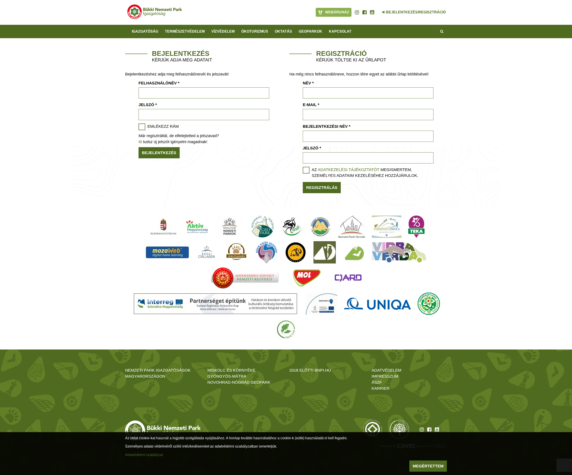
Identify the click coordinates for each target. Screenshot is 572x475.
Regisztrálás (321, 187)
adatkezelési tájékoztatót (348, 169)
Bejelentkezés (159, 153)
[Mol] (307, 278)
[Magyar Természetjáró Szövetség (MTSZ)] (429, 304)
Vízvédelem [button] (223, 31)
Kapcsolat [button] (340, 31)
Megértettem (428, 466)
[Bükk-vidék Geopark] (266, 252)
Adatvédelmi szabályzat (144, 455)
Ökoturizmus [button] (254, 31)
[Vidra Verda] (399, 252)
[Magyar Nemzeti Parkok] (229, 227)
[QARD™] (348, 278)
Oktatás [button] (283, 31)
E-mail (311, 105)
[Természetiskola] (387, 227)
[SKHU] (215, 304)
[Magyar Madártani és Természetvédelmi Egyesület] (292, 227)
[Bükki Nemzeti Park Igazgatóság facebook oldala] (364, 12)
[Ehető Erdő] (286, 329)
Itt (140, 142)
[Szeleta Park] (295, 252)
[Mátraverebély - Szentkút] (245, 278)
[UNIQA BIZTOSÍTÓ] (377, 304)
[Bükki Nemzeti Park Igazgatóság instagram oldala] (357, 12)
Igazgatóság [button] (145, 31)
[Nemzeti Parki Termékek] (351, 227)
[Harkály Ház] (324, 252)
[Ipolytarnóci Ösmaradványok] (236, 252)
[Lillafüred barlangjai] (354, 252)
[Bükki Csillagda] (207, 252)
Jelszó (148, 105)
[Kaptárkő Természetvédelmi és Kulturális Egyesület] (321, 227)
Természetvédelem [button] (185, 31)
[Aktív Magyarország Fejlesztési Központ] (197, 227)
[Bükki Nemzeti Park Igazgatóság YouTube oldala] (372, 12)
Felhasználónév (159, 83)
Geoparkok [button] (310, 31)
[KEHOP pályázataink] (321, 304)
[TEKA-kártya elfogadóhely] (416, 227)
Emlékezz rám (163, 126)
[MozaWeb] (167, 252)
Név (308, 83)
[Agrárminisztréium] (163, 227)
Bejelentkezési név (326, 126)
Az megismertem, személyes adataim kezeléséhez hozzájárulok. (365, 172)
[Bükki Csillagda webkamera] (377, 10)
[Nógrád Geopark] (263, 227)
